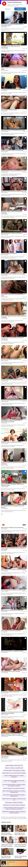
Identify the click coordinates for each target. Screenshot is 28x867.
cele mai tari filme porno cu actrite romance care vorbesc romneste (14, 785)
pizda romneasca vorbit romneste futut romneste (14, 781)
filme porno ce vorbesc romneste (14, 802)
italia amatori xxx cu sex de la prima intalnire (14, 773)
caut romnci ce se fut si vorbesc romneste (14, 805)
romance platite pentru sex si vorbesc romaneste (14, 776)
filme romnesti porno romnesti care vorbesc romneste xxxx (14, 791)
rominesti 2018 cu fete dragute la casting (14, 770)
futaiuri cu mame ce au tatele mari (14, 768)
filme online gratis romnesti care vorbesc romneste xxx (14, 795)
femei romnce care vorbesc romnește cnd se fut (14, 799)
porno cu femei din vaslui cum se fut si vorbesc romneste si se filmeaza (14, 808)
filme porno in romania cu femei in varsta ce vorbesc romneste (14, 812)
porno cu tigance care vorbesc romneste (14, 788)
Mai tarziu (7, 9)
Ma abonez (20, 9)
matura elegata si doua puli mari (14, 765)
